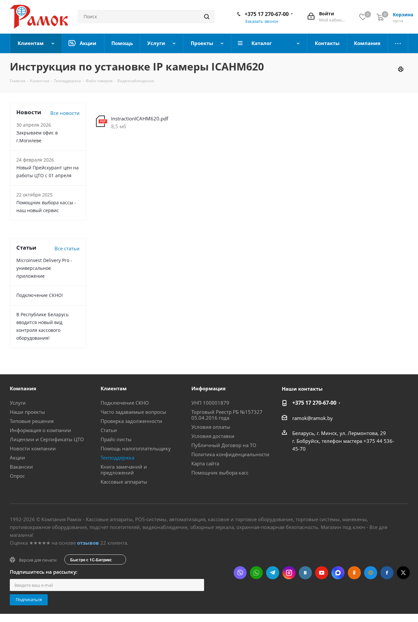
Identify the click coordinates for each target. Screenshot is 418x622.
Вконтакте (305, 572)
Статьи (109, 430)
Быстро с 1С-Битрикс (91, 560)
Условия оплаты (210, 427)
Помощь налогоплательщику (136, 448)
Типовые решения (32, 421)
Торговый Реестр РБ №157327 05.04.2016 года (227, 415)
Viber (240, 572)
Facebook (387, 572)
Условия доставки (212, 436)
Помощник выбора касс (220, 472)
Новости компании (33, 448)
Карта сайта (205, 463)
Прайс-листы (116, 439)
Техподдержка (117, 457)
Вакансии (21, 466)
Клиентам (114, 388)
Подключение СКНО (125, 402)
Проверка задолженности (131, 421)
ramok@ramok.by (312, 418)
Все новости (65, 113)
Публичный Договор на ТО (223, 445)
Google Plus (370, 572)
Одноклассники (354, 572)
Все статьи (67, 248)
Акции (17, 457)
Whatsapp (256, 572)
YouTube (321, 572)
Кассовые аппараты (124, 481)
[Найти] (207, 16)
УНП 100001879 (210, 402)
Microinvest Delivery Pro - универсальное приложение (44, 268)
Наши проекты (27, 412)
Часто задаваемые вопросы (133, 412)
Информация (208, 388)
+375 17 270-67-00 (267, 14)
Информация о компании (40, 430)
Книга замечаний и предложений (124, 469)
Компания (23, 388)
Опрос (17, 476)
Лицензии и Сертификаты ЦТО (47, 439)
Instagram (289, 572)
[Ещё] (398, 43)
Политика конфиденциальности (230, 454)
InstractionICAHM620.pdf (139, 118)
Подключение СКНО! (39, 295)
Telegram (272, 572)
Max (338, 572)
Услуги (18, 402)
